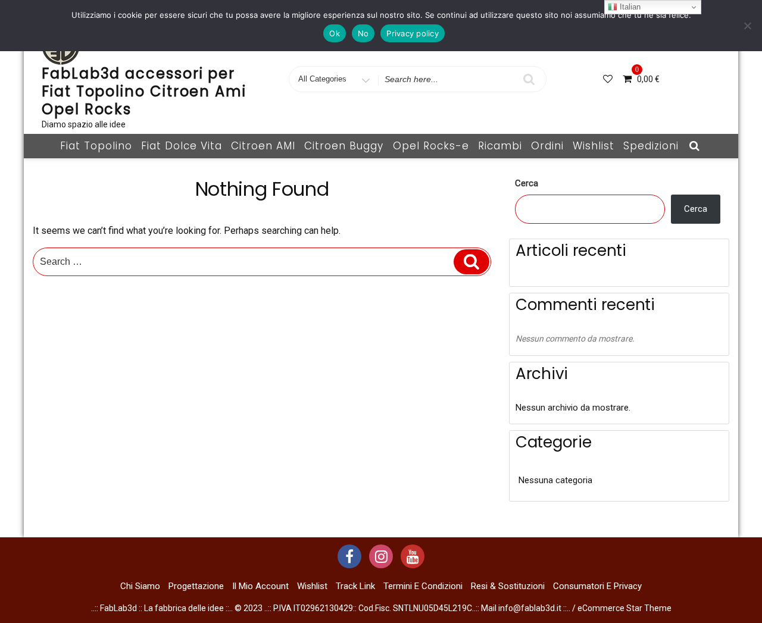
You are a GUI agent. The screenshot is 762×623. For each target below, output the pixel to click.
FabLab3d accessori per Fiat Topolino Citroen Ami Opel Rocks (144, 91)
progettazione (196, 586)
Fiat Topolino (96, 146)
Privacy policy (412, 33)
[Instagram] (381, 556)
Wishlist (593, 146)
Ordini (547, 146)
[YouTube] (412, 556)
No (363, 33)
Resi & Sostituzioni (508, 586)
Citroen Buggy (343, 146)
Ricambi (500, 146)
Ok (334, 33)
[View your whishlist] (609, 78)
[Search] (471, 261)
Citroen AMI (263, 146)
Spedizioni (651, 146)
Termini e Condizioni (423, 586)
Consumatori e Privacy (597, 586)
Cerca (526, 183)
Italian (629, 6)
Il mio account (260, 586)
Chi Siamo (140, 586)
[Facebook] (349, 556)
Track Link (355, 586)
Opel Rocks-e (431, 146)
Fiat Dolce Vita (181, 146)
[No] (747, 26)
